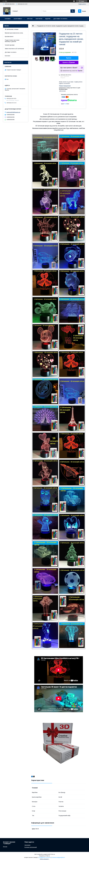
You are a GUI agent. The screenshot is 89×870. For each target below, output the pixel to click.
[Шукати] (72, 11)
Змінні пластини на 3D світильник (14, 48)
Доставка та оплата (60, 18)
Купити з (66, 62)
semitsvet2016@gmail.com (13, 112)
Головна (8, 18)
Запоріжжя (27, 845)
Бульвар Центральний (31, 847)
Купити (68, 58)
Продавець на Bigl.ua (44, 855)
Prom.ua (53, 854)
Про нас (30, 18)
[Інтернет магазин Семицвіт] (7, 14)
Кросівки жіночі (9, 36)
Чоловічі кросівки (9, 45)
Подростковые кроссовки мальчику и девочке (12, 40)
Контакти (39, 18)
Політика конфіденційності (58, 857)
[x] (34, 776)
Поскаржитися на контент (44, 857)
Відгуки (47, 18)
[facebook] (32, 776)
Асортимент (18, 18)
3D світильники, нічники (11, 29)
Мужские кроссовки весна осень (14, 33)
